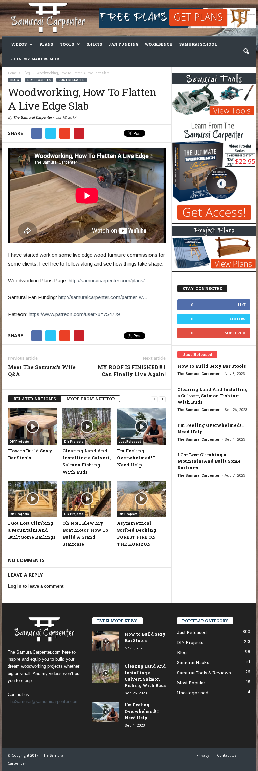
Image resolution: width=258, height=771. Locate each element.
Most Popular (191, 683)
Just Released (72, 80)
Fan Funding (123, 44)
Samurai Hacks (193, 662)
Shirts (94, 44)
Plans (46, 44)
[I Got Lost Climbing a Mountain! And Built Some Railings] (32, 499)
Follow (238, 318)
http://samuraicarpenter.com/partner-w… (103, 297)
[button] (246, 51)
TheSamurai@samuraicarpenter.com (43, 701)
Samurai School (198, 44)
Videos (19, 44)
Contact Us (226, 755)
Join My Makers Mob (35, 59)
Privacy (202, 755)
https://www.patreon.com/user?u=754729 (74, 314)
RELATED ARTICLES (34, 398)
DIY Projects (39, 80)
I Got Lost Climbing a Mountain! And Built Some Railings (31, 530)
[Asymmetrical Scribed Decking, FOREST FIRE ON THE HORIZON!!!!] (141, 499)
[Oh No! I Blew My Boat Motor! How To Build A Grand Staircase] (86, 499)
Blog (14, 80)
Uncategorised (192, 693)
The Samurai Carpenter (32, 117)
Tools (67, 44)
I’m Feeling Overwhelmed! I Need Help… (136, 458)
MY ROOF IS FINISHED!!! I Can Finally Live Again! (132, 370)
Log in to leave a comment (35, 586)
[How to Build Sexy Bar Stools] (32, 426)
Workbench (159, 44)
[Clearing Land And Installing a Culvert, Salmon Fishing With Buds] (86, 426)
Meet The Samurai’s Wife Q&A (42, 370)
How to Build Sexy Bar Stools (211, 366)
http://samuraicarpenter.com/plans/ (107, 280)
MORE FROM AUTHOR (90, 398)
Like (242, 304)
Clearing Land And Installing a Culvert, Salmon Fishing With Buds (212, 395)
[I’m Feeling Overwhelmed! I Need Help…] (141, 426)
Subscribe (235, 332)
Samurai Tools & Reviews (204, 672)
